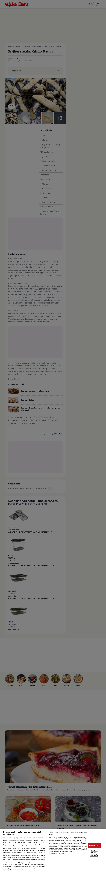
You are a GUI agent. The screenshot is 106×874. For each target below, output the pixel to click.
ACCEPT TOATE (94, 845)
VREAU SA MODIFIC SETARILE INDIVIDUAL (94, 853)
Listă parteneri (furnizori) (56, 853)
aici (26, 861)
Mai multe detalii (27, 846)
